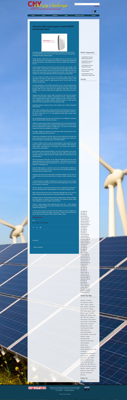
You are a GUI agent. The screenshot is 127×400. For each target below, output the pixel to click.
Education (83, 368)
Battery (37, 222)
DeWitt (92, 357)
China (91, 325)
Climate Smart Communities (87, 340)
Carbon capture (92, 319)
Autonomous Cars (85, 308)
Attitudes (86, 306)
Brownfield (91, 313)
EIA (86, 364)
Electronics (83, 374)
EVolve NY (83, 366)
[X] (95, 11)
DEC (89, 357)
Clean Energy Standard (86, 332)
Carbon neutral (84, 323)
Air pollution (89, 300)
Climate (88, 336)
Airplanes (91, 302)
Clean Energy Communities (87, 328)
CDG (94, 315)
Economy (94, 366)
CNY (88, 317)
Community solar (84, 355)
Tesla (41, 222)
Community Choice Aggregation (88, 353)
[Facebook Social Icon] (93, 11)
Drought (82, 364)
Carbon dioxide (84, 321)
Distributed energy (89, 360)
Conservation (84, 357)
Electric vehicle (90, 370)
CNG (85, 317)
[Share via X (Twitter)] (36, 227)
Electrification (89, 372)
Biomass (83, 313)
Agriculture (83, 300)
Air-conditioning (84, 302)
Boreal (86, 313)
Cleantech (83, 336)
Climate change (84, 345)
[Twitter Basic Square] (84, 381)
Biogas (93, 311)
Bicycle (89, 311)
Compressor (92, 355)
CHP (82, 317)
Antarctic (91, 304)
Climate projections (85, 349)
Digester (82, 360)
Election (88, 368)
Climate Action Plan (85, 338)
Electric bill (93, 368)
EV (94, 364)
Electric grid (83, 370)
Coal (91, 349)
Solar (33, 222)
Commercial (83, 351)
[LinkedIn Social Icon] (97, 11)
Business (90, 315)
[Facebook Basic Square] (81, 381)
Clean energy (93, 334)
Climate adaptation (85, 342)
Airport (82, 304)
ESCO (91, 364)
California (92, 317)
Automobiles (92, 306)
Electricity (46, 222)
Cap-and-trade (84, 319)
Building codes (84, 315)
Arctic (82, 306)
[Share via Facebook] (33, 227)
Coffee (94, 349)
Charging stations (85, 325)
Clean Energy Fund (85, 330)
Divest (82, 362)
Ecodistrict (88, 366)
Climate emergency (85, 347)
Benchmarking (84, 311)
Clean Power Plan (85, 334)
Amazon (86, 304)
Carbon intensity (92, 321)
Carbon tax (91, 323)
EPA (89, 364)
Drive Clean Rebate (88, 362)
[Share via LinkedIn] (40, 227)
